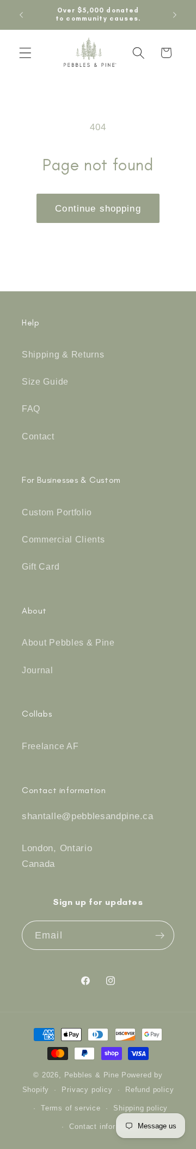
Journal (37, 670)
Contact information (104, 1127)
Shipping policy (140, 1108)
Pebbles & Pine (91, 1075)
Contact (38, 436)
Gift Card (40, 566)
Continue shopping (98, 208)
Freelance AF (50, 746)
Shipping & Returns (63, 354)
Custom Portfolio (57, 512)
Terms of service (71, 1108)
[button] (25, 53)
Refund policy (149, 1090)
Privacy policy (87, 1090)
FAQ (31, 408)
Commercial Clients (63, 539)
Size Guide (45, 381)
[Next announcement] (175, 15)
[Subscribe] (160, 935)
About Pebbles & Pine (68, 642)
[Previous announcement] (21, 15)
